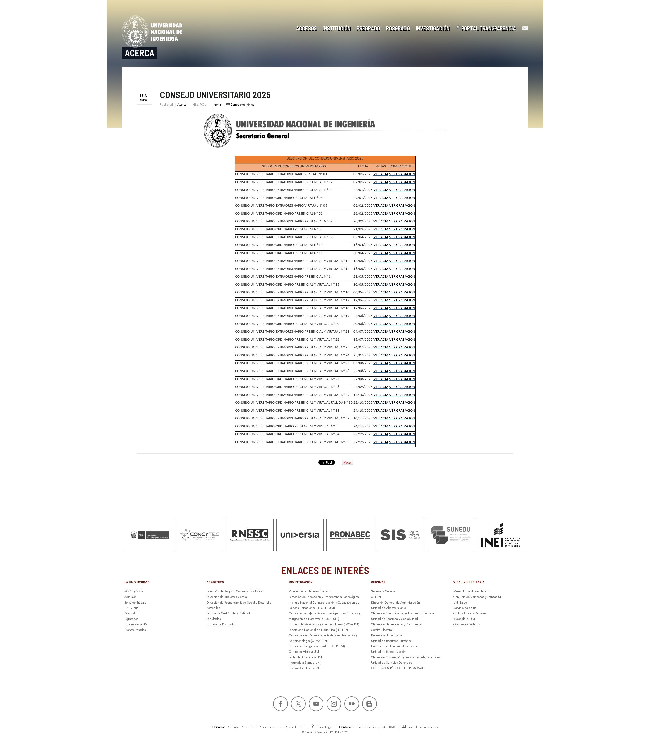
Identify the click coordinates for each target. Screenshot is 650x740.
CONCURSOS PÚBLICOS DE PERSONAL (397, 668)
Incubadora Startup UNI (304, 662)
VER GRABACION (402, 174)
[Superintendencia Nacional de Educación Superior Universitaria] (450, 535)
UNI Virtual (131, 608)
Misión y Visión (134, 591)
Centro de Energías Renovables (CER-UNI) (317, 646)
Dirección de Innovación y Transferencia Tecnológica (324, 597)
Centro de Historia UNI (304, 651)
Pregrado (368, 28)
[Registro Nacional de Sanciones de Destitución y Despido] (250, 535)
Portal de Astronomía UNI (305, 657)
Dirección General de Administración (395, 602)
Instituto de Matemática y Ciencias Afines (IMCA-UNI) (324, 624)
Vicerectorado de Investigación (309, 591)
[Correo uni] (523, 28)
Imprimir (218, 104)
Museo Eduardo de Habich (471, 591)
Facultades (214, 618)
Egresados (131, 618)
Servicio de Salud (465, 608)
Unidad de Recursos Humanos (391, 641)
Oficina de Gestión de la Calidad (228, 613)
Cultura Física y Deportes (469, 613)
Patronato (130, 613)
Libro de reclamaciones (422, 727)
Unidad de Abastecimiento (388, 608)
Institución (337, 28)
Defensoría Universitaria (386, 635)
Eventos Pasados (135, 630)
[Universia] (300, 535)
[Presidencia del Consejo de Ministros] (149, 535)
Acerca (182, 104)
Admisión (130, 597)
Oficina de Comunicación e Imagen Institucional (403, 613)
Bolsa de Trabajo (135, 602)
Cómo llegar (324, 727)
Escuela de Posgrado (220, 624)
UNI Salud (460, 602)
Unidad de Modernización (388, 651)
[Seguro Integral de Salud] (400, 535)
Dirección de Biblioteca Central (227, 597)
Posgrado (398, 28)
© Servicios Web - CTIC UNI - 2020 (325, 732)
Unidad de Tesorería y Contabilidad (394, 618)
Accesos (306, 28)
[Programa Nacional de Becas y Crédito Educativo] (350, 535)
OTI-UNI (376, 597)
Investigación (433, 28)
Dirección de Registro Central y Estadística (235, 591)
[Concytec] (200, 535)
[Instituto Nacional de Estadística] (501, 535)
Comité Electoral (382, 630)
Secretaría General (383, 591)
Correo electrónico (242, 104)
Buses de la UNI (464, 618)
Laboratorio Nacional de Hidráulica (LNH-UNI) (319, 630)
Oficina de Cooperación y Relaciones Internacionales (405, 657)
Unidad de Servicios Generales (391, 662)
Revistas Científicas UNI (304, 668)
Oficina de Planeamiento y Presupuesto (396, 624)
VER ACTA (380, 174)
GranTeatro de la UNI (467, 624)
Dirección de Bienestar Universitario (394, 646)
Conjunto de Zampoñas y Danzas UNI (478, 597)
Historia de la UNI (136, 624)
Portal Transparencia (488, 28)
